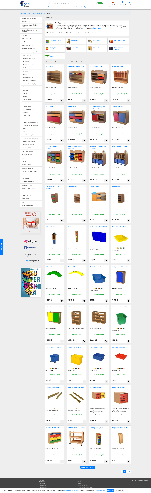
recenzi (34, 256)
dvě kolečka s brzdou (72, 448)
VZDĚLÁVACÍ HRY (26, 38)
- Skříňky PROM (27, 115)
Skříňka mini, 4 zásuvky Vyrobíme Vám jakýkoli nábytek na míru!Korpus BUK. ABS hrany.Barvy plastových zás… (120, 410)
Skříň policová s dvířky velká (53, 307)
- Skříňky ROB (26, 119)
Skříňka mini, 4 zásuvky (118, 387)
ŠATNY (24, 158)
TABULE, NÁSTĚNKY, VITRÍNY (30, 171)
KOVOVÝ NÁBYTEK (27, 165)
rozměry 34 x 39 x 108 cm (96, 448)
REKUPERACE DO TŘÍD (28, 181)
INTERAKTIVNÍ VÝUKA (28, 175)
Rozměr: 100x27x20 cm (50, 288)
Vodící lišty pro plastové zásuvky (76, 387)
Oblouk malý (49, 267)
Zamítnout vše (119, 490)
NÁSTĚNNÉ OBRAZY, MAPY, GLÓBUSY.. (29, 30)
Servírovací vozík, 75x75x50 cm (76, 427)
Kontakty (83, 7)
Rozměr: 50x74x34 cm (117, 288)
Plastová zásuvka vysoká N (75, 347)
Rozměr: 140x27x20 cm (73, 288)
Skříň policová (49, 66)
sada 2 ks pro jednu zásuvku (51, 410)
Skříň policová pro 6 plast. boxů (98, 307)
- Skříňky (25, 96)
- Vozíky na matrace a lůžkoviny (30, 122)
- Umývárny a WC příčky (28, 135)
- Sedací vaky (26, 90)
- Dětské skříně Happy (28, 99)
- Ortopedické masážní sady (29, 80)
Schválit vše (110, 490)
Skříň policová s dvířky (118, 106)
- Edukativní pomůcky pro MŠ (30, 52)
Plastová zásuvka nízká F (119, 226)
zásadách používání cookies (70, 490)
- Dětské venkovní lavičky (29, 58)
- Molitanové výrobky (28, 77)
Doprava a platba (67, 7)
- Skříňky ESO (26, 112)
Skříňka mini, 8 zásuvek (96, 387)
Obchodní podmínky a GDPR (85, 487)
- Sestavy (25, 93)
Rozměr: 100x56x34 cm (95, 208)
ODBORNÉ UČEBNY (27, 154)
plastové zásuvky (96, 28)
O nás (58, 7)
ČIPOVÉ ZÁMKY (26, 178)
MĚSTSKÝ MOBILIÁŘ (27, 205)
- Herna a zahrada (27, 55)
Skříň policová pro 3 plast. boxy (76, 307)
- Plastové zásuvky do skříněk (30, 125)
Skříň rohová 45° (116, 186)
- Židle (24, 131)
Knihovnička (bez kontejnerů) (119, 146)
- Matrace (25, 74)
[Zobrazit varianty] (62, 260)
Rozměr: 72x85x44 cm (50, 208)
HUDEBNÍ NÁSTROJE (27, 45)
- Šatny (24, 87)
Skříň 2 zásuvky (50, 106)
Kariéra (77, 7)
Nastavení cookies (83, 485)
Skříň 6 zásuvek (72, 106)
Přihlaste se (27, 260)
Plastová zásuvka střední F (97, 267)
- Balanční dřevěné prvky (29, 141)
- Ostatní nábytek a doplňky (29, 83)
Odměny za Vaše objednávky (29, 18)
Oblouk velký (71, 267)
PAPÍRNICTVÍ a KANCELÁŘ (29, 188)
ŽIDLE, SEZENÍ (25, 198)
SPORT (24, 202)
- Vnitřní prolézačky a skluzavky (30, 64)
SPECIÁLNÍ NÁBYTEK (27, 168)
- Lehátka (25, 67)
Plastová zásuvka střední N (97, 347)
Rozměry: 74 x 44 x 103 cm (51, 448)
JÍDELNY (24, 161)
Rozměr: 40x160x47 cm (50, 248)
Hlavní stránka (26, 13)
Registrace (43, 485)
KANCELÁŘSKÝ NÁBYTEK (28, 151)
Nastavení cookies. (100, 490)
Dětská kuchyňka (94, 186)
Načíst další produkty (87, 467)
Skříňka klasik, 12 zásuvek (53, 427)
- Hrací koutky (26, 61)
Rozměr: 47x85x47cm (72, 208)
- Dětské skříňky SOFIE (29, 109)
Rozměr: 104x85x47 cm (50, 87)
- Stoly (24, 128)
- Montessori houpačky (28, 144)
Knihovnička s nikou (117, 66)
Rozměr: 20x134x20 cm (73, 248)
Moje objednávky (44, 487)
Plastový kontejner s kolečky (53, 347)
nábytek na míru (96, 32)
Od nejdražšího (79, 61)
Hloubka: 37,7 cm (71, 370)
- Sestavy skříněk (27, 106)
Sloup (69, 226)
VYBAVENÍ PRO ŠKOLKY (38, 13)
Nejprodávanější (59, 61)
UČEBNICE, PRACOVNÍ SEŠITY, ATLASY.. (30, 25)
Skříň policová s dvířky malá (119, 267)
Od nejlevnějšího (70, 61)
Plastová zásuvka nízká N (119, 347)
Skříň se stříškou (50, 226)
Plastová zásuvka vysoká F (119, 307)
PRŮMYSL (24, 192)
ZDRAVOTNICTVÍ (26, 195)
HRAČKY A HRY (26, 42)
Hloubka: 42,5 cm (116, 250)
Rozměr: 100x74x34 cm (50, 328)
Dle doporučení (49, 61)
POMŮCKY (25, 35)
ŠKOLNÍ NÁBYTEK (26, 148)
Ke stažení (51, 7)
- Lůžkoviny (25, 71)
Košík (79, 483)
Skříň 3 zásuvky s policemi (97, 66)
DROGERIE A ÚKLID (27, 185)
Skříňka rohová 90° (73, 186)
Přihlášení (42, 483)
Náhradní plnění (26, 21)
